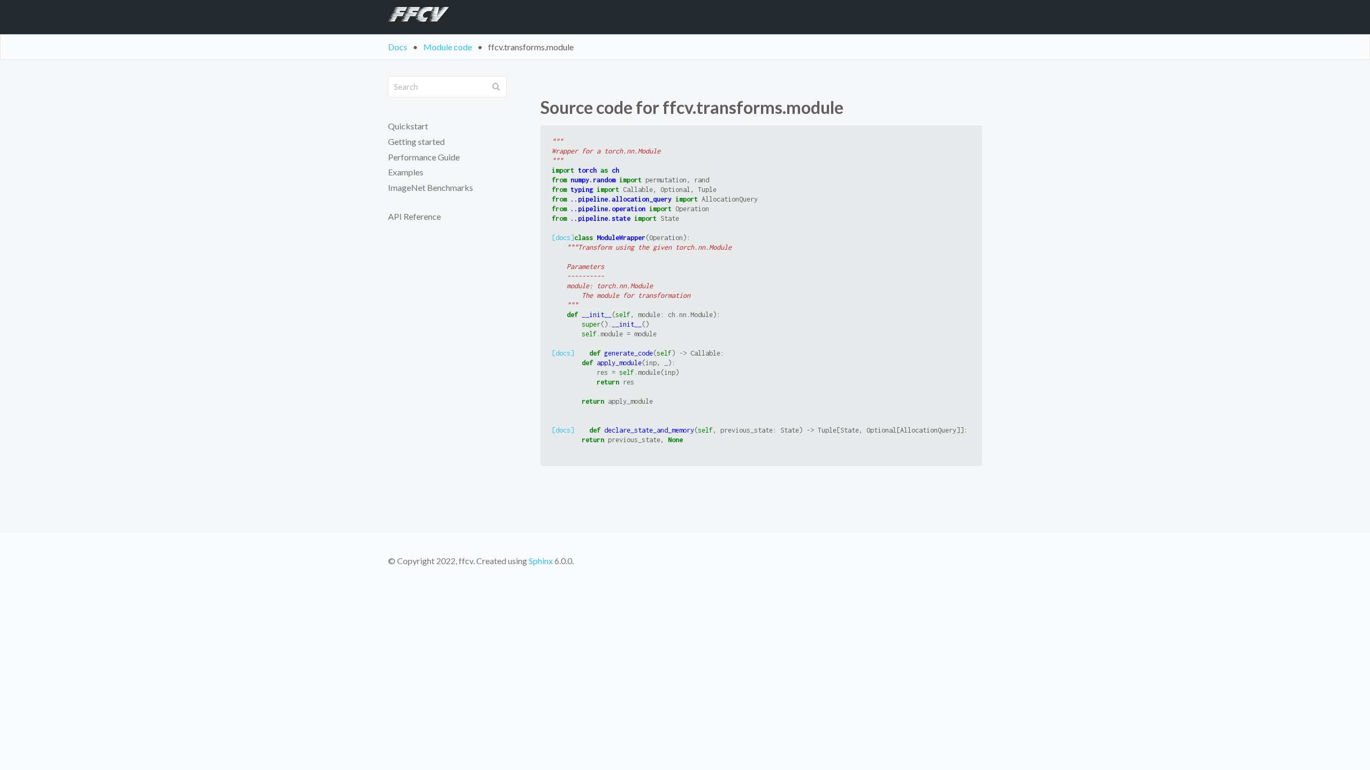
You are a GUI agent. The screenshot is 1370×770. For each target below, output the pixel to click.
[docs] (563, 238)
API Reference (414, 216)
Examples (405, 172)
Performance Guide (424, 157)
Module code (447, 47)
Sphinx (541, 561)
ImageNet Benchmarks (430, 187)
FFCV (414, 16)
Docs (397, 47)
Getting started (416, 141)
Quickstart (408, 126)
